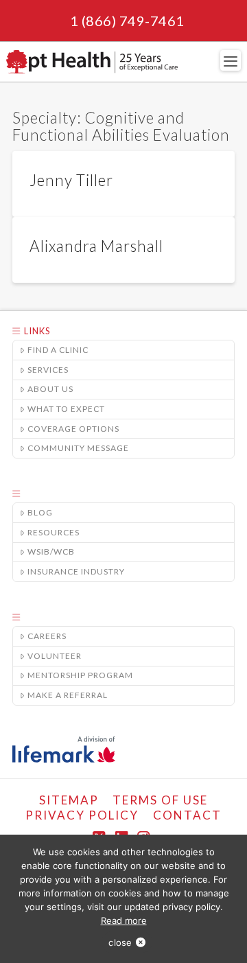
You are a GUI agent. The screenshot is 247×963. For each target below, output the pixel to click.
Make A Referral (67, 695)
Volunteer (54, 656)
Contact (187, 815)
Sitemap (69, 800)
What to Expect (66, 409)
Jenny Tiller (71, 180)
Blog (40, 512)
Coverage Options (73, 429)
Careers (47, 636)
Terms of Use (160, 800)
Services (48, 369)
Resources (53, 532)
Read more (124, 920)
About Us (50, 389)
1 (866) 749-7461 (127, 20)
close (120, 942)
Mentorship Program (80, 675)
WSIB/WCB (51, 551)
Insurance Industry (76, 571)
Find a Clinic (58, 350)
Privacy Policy (82, 815)
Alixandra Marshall (96, 246)
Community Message (78, 448)
